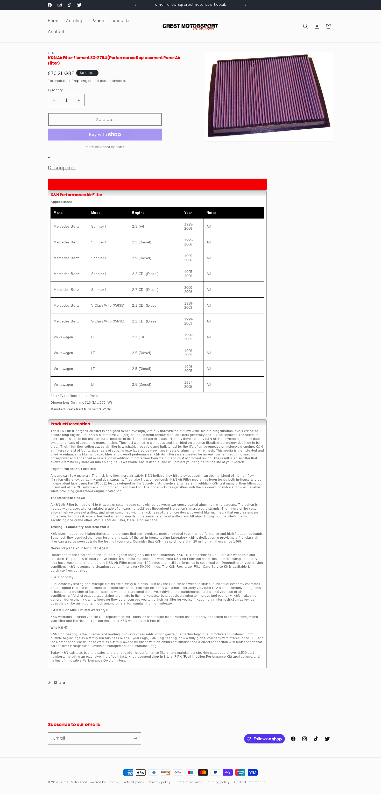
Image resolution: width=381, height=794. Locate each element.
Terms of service (188, 782)
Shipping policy (218, 782)
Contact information (249, 782)
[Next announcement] (245, 5)
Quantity (55, 90)
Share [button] (59, 682)
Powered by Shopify (104, 782)
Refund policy (133, 782)
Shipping (80, 81)
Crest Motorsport (74, 782)
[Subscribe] (135, 738)
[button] (76, 20)
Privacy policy (160, 782)
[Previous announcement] (135, 5)
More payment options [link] (105, 147)
